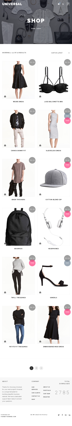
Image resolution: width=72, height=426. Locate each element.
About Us (46, 387)
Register (46, 397)
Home (33, 28)
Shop (33, 399)
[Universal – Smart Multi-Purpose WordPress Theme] (12, 3)
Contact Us (36, 396)
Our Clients (36, 393)
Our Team (46, 393)
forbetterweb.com (8, 416)
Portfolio (47, 390)
